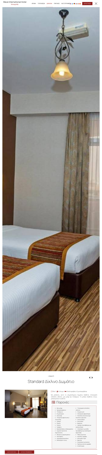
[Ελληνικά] (72, 3)
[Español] (80, 3)
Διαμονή (49, 3)
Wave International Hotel (14, 3)
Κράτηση (87, 3)
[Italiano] (78, 3)
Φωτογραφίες (65, 3)
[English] (70, 3)
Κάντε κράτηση (11, 452)
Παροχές (57, 3)
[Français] (76, 3)
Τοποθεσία (41, 3)
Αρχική (34, 3)
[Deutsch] (74, 3)
